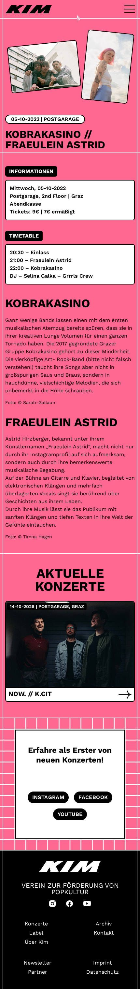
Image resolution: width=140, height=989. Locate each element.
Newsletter (37, 963)
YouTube (70, 814)
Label (36, 933)
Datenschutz (102, 972)
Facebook (93, 797)
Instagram (48, 797)
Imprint (102, 963)
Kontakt (104, 933)
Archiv (104, 924)
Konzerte (36, 924)
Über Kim (36, 942)
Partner (37, 972)
